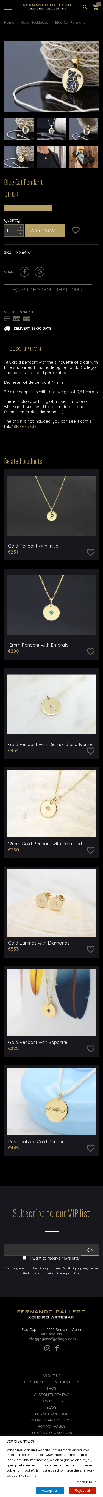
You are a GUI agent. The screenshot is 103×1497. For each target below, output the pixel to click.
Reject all (83, 1490)
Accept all (50, 1490)
